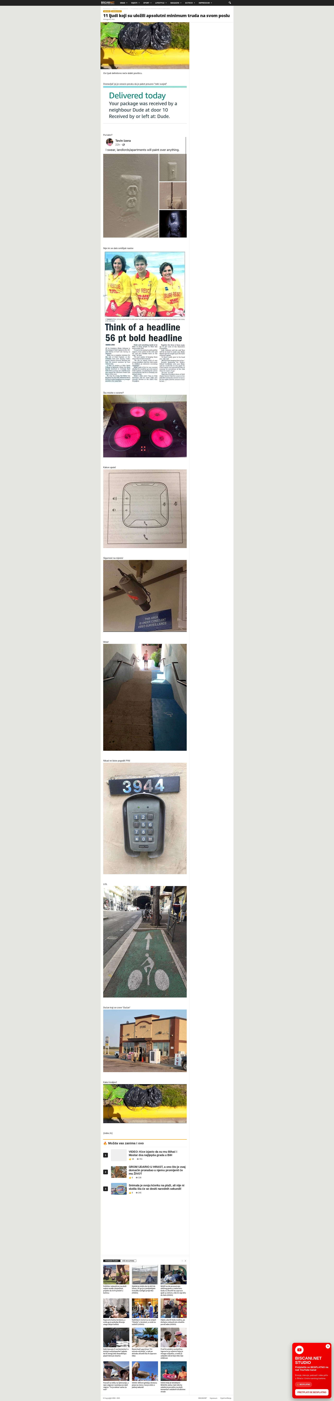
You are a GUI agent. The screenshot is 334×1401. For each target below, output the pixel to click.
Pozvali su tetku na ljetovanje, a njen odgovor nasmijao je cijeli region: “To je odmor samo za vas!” (116, 1386)
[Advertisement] (145, 1226)
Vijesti (134, 3)
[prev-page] (182, 1261)
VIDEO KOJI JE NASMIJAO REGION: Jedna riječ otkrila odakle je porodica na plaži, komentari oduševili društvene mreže (173, 1387)
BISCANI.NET (202, 1398)
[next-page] (185, 1261)
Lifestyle (159, 3)
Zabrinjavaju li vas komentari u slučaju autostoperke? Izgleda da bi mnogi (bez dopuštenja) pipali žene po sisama (116, 1352)
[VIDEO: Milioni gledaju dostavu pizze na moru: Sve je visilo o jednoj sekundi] (145, 1371)
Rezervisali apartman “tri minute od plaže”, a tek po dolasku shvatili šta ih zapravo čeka (144, 1352)
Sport (146, 3)
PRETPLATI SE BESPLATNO (311, 1392)
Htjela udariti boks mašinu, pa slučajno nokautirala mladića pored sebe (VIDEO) (173, 1322)
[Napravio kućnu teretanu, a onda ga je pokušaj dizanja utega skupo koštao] (116, 1308)
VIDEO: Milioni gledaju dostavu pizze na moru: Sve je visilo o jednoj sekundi (144, 1385)
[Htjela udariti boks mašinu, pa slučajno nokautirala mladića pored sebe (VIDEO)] (174, 1308)
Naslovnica (106, 9)
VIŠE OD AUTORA (128, 1261)
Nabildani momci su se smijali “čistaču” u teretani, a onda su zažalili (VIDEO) (144, 1322)
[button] (230, 3)
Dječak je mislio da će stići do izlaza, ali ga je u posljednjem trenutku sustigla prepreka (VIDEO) (143, 1289)
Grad (122, 3)
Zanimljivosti (124, 9)
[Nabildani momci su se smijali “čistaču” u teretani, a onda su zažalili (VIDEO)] (145, 1308)
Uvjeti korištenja (225, 1398)
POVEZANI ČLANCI (111, 1261)
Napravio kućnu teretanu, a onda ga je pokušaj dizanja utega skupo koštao (114, 1322)
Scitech (189, 3)
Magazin (174, 3)
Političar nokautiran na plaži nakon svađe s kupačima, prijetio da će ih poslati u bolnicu (114, 1289)
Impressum (204, 3)
